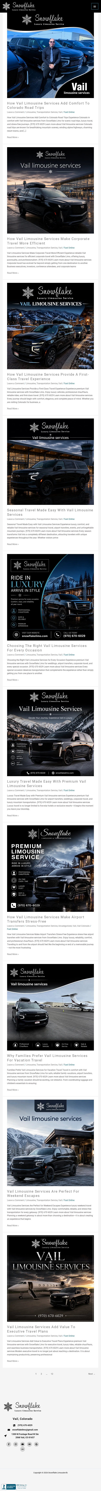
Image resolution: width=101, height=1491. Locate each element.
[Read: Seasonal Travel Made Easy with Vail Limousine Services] (50, 461)
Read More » (13, 137)
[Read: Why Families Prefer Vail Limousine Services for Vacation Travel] (50, 1007)
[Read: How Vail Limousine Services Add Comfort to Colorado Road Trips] (50, 54)
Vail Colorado (83, 926)
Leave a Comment (15, 112)
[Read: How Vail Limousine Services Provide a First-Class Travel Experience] (50, 326)
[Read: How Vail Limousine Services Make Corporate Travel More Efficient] (50, 190)
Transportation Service (47, 112)
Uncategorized (65, 926)
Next (91, 1374)
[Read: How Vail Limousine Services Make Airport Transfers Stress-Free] (50, 868)
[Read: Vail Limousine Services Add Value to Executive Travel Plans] (50, 1278)
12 (52, 1374)
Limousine (31, 112)
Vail (60, 112)
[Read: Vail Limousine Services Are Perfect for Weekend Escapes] (50, 1142)
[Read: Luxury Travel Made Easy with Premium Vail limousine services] (50, 732)
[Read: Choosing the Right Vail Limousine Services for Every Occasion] (50, 597)
